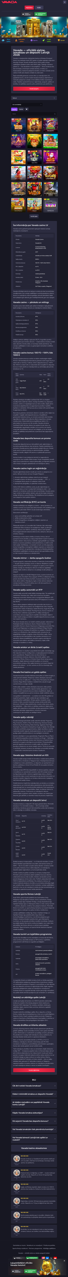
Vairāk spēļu (34, 216)
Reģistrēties (29, 7)
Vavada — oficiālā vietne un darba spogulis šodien (34, 1253)
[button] (2, 27)
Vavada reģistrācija (34, 1070)
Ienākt (39, 7)
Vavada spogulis (34, 88)
